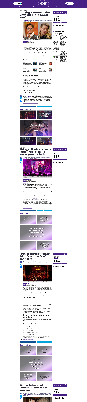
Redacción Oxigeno (28, 41)
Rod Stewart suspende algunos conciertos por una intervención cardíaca (28, 245)
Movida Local (25, 10)
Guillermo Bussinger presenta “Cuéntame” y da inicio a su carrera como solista (28, 219)
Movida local (35, 6)
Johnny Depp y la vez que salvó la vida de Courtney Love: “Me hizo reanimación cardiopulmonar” (43, 70)
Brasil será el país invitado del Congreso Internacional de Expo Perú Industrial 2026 (44, 115)
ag (37, 103)
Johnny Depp (24, 103)
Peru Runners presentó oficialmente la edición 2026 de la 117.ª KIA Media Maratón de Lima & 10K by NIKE (44, 140)
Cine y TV (27, 6)
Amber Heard (29, 103)
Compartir (29, 106)
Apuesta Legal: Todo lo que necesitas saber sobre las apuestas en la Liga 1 (63, 48)
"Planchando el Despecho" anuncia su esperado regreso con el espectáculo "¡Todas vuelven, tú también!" (28, 140)
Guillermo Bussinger (26, 394)
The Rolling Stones (29, 208)
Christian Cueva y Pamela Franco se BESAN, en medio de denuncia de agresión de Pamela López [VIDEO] (63, 53)
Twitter (45, 106)
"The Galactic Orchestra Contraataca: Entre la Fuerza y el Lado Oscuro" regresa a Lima (28, 114)
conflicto (32, 103)
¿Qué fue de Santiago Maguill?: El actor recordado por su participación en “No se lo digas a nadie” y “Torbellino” (43, 64)
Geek (43, 6)
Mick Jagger (43, 191)
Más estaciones (49, 0)
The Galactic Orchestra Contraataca (27, 339)
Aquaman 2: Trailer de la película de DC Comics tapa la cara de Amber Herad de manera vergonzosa (27, 64)
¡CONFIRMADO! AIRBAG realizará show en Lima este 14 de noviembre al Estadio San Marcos (44, 219)
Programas (58, 6)
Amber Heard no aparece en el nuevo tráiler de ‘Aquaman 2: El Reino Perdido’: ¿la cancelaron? (27, 70)
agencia (35, 103)
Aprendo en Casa (37, 0)
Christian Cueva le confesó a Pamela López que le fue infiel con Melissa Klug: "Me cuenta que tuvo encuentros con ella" (63, 37)
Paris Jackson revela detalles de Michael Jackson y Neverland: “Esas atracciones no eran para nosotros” (36, 232)
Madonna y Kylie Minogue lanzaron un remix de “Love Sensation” (36, 128)
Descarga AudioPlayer (43, 0)
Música (20, 6)
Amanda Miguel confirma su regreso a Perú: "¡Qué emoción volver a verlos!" (44, 377)
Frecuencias (66, 6)
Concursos (50, 6)
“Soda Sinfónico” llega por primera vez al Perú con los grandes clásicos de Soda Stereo (44, 245)
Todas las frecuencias (59, 22)
